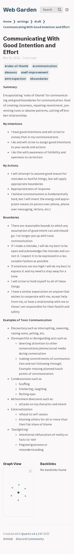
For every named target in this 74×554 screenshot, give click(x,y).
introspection (16, 79)
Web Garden (20, 9)
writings (23, 21)
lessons (12, 72)
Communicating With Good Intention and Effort (36, 27)
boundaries (40, 79)
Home (7, 21)
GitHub (8, 539)
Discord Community (30, 539)
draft (37, 21)
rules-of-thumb (17, 66)
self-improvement (35, 72)
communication (45, 66)
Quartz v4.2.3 (30, 534)
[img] (59, 9)
